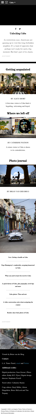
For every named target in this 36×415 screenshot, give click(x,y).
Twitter (26, 363)
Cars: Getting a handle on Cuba (18, 257)
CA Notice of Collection (16, 411)
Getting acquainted (18, 69)
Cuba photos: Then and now (18, 294)
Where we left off (18, 113)
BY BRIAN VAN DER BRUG (18, 191)
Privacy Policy (5, 411)
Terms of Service (26, 409)
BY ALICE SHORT (18, 98)
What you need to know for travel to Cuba (18, 276)
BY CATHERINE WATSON (18, 142)
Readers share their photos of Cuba (18, 313)
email (18, 363)
